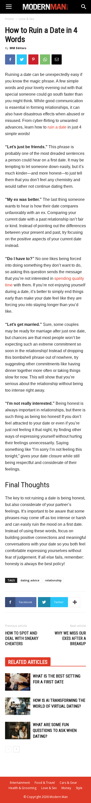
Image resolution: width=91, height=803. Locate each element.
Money (66, 788)
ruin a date (57, 127)
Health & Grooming (22, 788)
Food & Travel (45, 782)
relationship (53, 580)
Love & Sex (26, 19)
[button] (84, 7)
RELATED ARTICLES (28, 662)
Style (79, 788)
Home (9, 19)
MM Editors (18, 48)
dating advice (29, 580)
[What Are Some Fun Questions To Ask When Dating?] (17, 730)
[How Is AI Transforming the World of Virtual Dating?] (17, 706)
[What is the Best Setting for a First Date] (17, 682)
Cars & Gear (68, 782)
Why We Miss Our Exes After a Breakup (70, 638)
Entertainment (20, 782)
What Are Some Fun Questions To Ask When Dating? (55, 730)
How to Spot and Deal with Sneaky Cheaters (21, 638)
